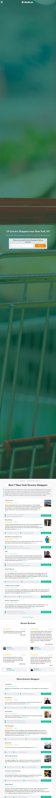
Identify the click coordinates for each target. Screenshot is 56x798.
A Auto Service (9, 500)
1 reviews (16, 502)
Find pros (40, 245)
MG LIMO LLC (37, 670)
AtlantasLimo (8, 711)
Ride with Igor (8, 520)
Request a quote (46, 515)
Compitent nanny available (12, 585)
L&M (6, 551)
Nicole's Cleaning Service (12, 600)
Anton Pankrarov (9, 569)
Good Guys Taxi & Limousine (12, 771)
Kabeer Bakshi (9, 784)
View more (18, 529)
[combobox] (21, 246)
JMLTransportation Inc (11, 756)
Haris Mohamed (11, 670)
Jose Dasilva (8, 684)
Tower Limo (8, 743)
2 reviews (17, 539)
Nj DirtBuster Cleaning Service (13, 537)
